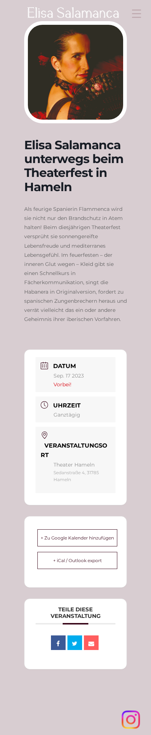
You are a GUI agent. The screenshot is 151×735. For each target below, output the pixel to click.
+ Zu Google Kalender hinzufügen (77, 538)
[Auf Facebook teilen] (58, 642)
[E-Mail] (91, 642)
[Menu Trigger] (136, 14)
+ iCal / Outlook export (77, 560)
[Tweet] (74, 642)
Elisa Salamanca (61, 16)
